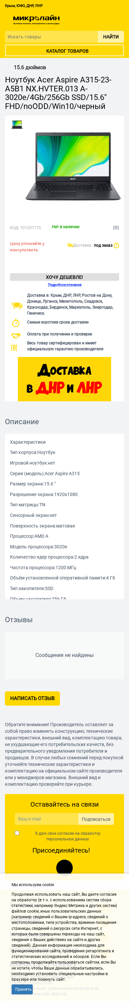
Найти (111, 36)
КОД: (14, 227)
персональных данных (67, 839)
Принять (23, 989)
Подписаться (96, 819)
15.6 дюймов (30, 68)
